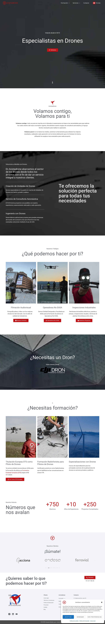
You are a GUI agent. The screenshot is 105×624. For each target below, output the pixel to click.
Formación (61, 598)
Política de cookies (74, 621)
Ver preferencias (95, 617)
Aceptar (68, 617)
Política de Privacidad (84, 621)
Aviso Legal (92, 621)
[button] (102, 602)
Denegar (80, 617)
